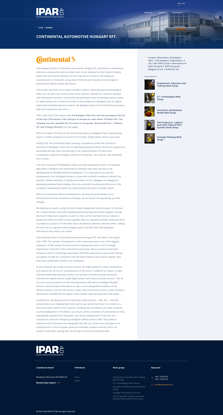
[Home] (50, 13)
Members (49, 28)
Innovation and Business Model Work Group (129, 388)
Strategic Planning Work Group (126, 392)
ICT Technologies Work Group (126, 383)
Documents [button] (177, 12)
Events (77, 380)
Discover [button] (162, 12)
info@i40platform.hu (164, 384)
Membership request (46, 382)
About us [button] (148, 12)
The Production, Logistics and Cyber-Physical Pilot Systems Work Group (129, 397)
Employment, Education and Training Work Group (129, 378)
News (77, 377)
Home (41, 28)
